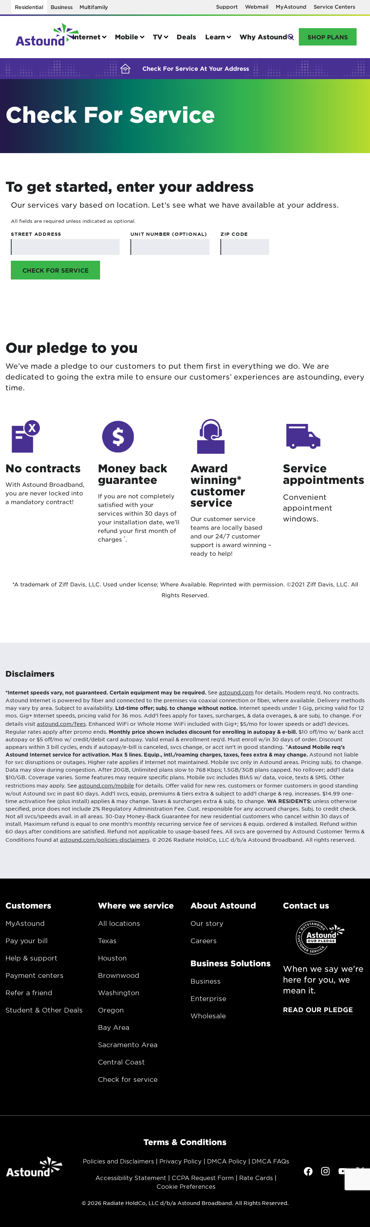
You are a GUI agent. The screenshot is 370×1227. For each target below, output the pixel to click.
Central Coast (121, 1062)
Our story (206, 923)
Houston (112, 958)
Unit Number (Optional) (168, 234)
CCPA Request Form (203, 1177)
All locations (119, 923)
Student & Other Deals (44, 1010)
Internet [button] (86, 37)
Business (62, 7)
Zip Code (234, 234)
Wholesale (208, 1016)
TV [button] (157, 37)
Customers (28, 905)
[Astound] (47, 37)
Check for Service (55, 270)
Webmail (256, 7)
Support (227, 7)
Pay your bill (26, 941)
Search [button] (290, 36)
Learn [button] (215, 37)
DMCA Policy (226, 1161)
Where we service (136, 905)
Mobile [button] (126, 37)
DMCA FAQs (270, 1161)
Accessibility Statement (130, 1177)
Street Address (36, 234)
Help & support (31, 958)
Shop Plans (327, 36)
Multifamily (93, 7)
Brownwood (118, 975)
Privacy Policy (180, 1161)
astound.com (236, 692)
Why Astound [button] (263, 37)
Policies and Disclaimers (118, 1161)
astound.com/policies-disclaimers (104, 839)
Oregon (111, 1010)
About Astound (223, 905)
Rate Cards (256, 1177)
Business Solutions (230, 963)
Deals (186, 37)
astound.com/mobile (106, 785)
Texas (107, 941)
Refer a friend (28, 993)
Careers (203, 941)
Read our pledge (318, 1010)
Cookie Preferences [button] (185, 1186)
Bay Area (113, 1027)
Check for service (128, 1079)
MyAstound (291, 7)
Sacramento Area (128, 1045)
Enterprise (208, 998)
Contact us (306, 905)
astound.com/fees (61, 723)
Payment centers (34, 975)
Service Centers (334, 7)
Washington (118, 993)
